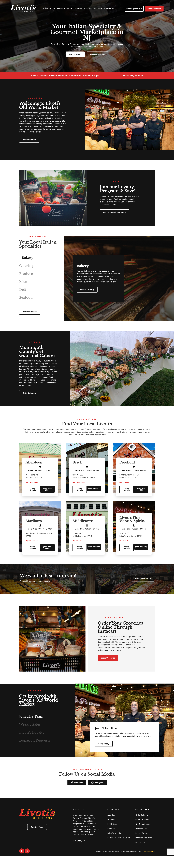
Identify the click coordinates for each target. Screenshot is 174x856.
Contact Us (140, 842)
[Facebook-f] (21, 850)
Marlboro (34, 521)
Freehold (127, 462)
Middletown (82, 521)
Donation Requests (143, 838)
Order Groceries (142, 820)
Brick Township (114, 833)
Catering (78, 9)
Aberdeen (34, 462)
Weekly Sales (90, 9)
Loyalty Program (142, 833)
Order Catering (141, 815)
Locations (47, 9)
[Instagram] (27, 850)
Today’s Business (149, 851)
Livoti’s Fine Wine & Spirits (132, 519)
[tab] (34, 257)
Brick (77, 462)
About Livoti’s (104, 9)
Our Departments (142, 824)
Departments (63, 9)
